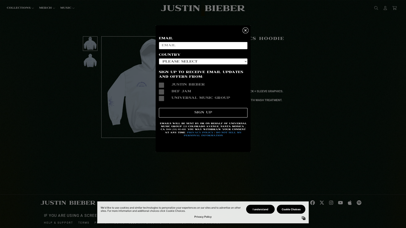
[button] (245, 30)
